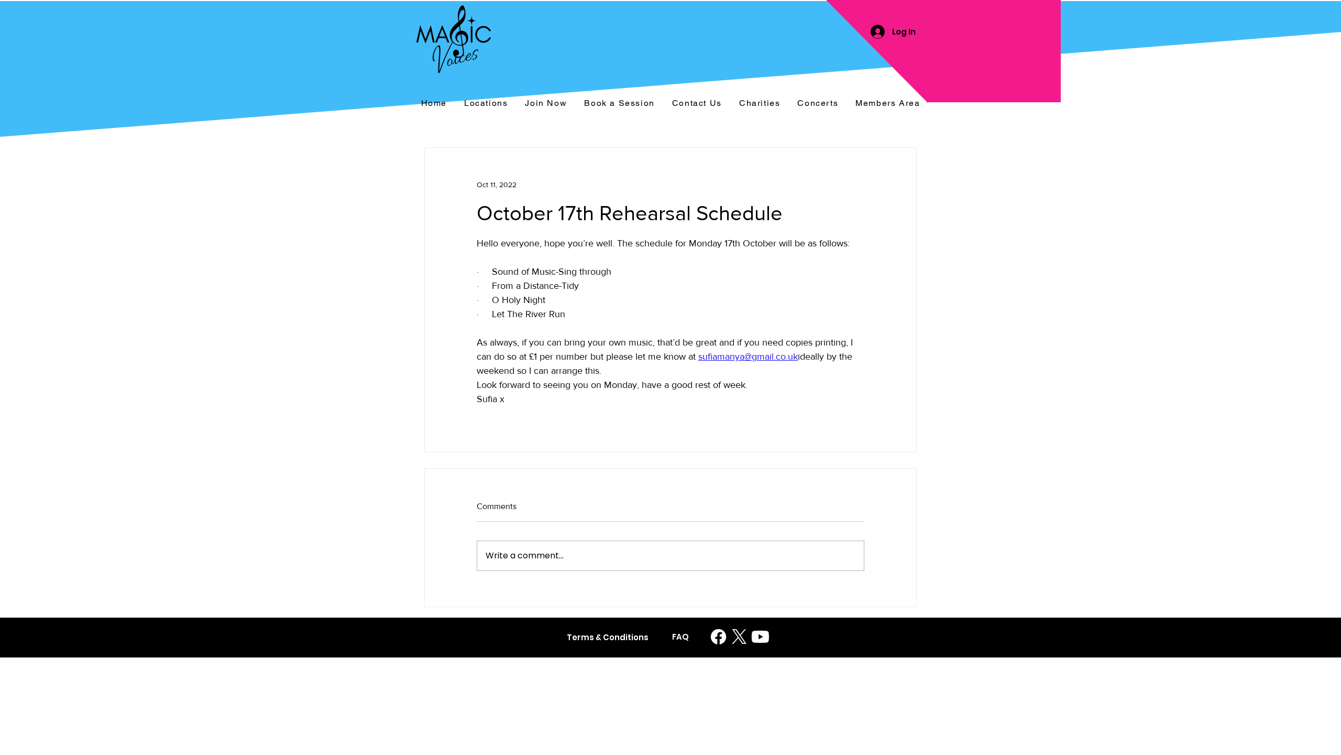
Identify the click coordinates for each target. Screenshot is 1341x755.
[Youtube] (760, 637)
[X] (739, 637)
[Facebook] (718, 637)
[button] (818, 103)
